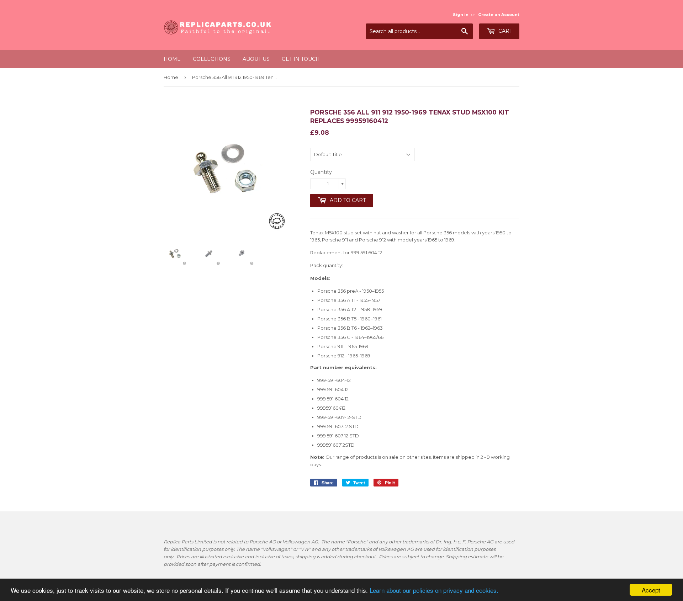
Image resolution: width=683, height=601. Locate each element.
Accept (651, 589)
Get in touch (301, 59)
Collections (212, 59)
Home (172, 59)
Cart (504, 31)
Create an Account (498, 14)
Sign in (460, 14)
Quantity (321, 172)
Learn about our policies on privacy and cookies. (434, 590)
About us (256, 59)
